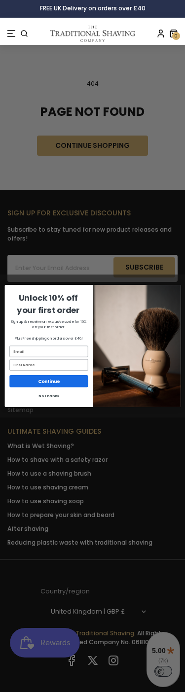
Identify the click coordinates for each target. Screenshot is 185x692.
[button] (11, 33)
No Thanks (48, 396)
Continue (48, 381)
